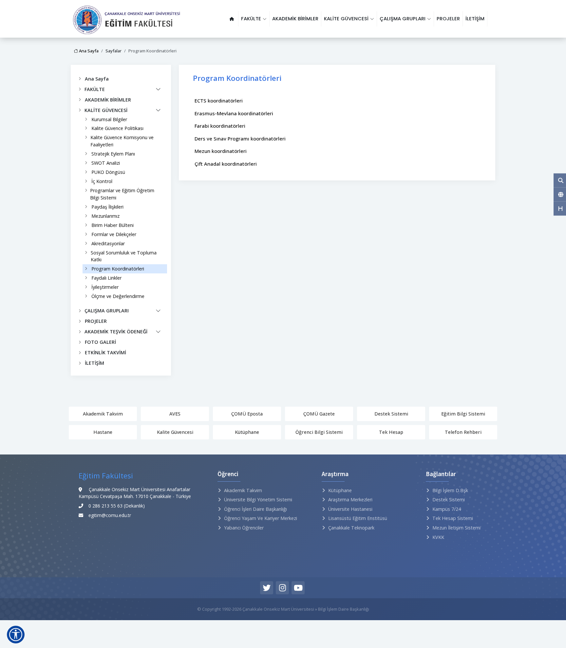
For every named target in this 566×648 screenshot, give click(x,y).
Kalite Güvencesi (175, 432)
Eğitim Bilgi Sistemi (463, 414)
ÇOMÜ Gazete (319, 414)
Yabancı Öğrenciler (244, 528)
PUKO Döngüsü (108, 172)
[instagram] (282, 587)
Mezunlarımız (105, 216)
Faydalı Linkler (106, 278)
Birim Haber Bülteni (112, 225)
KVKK (438, 537)
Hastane (102, 432)
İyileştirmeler (105, 287)
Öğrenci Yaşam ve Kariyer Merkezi (260, 518)
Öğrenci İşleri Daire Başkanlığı (255, 509)
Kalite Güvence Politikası (117, 128)
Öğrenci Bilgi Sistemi (319, 432)
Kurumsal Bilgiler (109, 119)
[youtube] (298, 587)
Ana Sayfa (88, 51)
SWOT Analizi (105, 163)
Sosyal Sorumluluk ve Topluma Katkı (124, 256)
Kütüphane (247, 432)
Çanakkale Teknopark (351, 528)
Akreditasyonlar (108, 243)
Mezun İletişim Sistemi (456, 528)
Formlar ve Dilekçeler (113, 234)
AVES (174, 414)
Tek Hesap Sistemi (452, 518)
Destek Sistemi (391, 414)
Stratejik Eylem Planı (113, 154)
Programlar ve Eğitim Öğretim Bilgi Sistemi (122, 194)
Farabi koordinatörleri (220, 125)
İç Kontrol (101, 181)
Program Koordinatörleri (117, 269)
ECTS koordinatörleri (219, 100)
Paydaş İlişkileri (107, 207)
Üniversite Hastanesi (350, 509)
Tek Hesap (391, 432)
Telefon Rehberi (463, 432)
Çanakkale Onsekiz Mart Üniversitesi (278, 609)
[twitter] (266, 587)
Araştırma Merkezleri (350, 499)
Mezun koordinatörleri (221, 151)
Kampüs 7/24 (446, 509)
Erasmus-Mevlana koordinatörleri (234, 113)
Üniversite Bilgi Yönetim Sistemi (258, 499)
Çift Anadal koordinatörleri (226, 163)
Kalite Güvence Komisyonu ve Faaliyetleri (122, 141)
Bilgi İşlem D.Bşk (450, 490)
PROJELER (448, 18)
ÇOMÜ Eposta (247, 414)
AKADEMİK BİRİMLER (295, 18)
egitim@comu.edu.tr (109, 515)
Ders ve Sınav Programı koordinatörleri (240, 138)
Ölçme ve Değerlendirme (117, 296)
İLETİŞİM (474, 18)
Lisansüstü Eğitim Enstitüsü (357, 518)
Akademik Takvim (103, 414)
